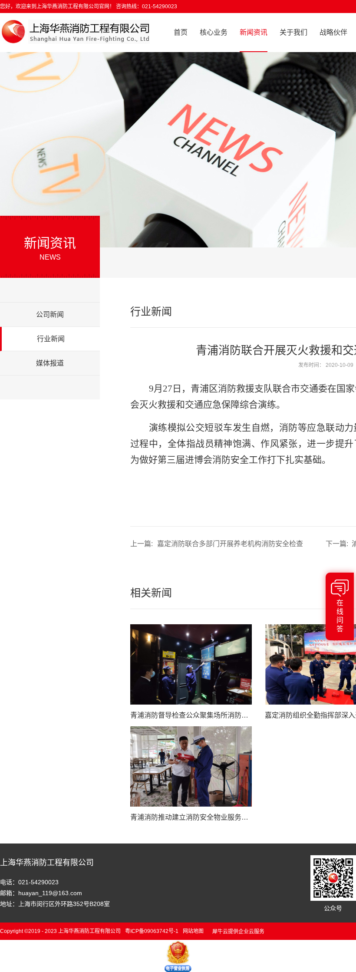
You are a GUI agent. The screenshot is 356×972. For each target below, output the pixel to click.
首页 (181, 32)
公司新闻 (50, 314)
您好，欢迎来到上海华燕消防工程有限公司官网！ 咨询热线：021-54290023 (88, 6)
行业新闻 (51, 339)
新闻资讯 (253, 32)
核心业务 (213, 32)
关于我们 (293, 32)
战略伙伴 (333, 32)
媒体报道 (50, 363)
